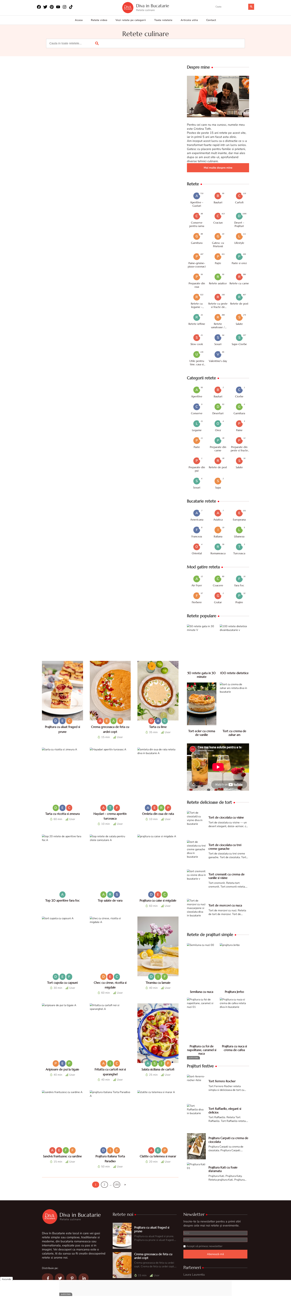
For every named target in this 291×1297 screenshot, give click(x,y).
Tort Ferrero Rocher (222, 1081)
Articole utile (189, 20)
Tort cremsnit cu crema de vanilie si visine (226, 876)
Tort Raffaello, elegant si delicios (224, 1110)
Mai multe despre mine (218, 168)
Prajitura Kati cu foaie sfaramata (222, 1169)
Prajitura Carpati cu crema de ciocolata (228, 1140)
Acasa (79, 20)
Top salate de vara (110, 900)
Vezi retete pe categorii (131, 20)
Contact (211, 20)
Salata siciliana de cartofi (158, 1069)
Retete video (99, 20)
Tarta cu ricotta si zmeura (62, 814)
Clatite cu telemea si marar (158, 1156)
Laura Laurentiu (194, 1275)
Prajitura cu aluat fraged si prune (151, 1229)
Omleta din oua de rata (158, 814)
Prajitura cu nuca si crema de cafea (234, 1048)
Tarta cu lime (158, 727)
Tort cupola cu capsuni (62, 983)
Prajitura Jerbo (234, 992)
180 (116, 1184)
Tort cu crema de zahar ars (234, 733)
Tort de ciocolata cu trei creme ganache (224, 847)
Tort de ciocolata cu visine (226, 817)
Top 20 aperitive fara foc (62, 900)
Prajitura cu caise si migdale (158, 900)
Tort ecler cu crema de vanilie (201, 733)
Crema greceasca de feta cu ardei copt (153, 1256)
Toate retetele (163, 20)
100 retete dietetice (234, 673)
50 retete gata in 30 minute (201, 675)
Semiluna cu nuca (201, 992)
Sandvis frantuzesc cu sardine (62, 1156)
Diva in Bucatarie (152, 5)
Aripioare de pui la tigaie (62, 1069)
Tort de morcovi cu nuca (225, 905)
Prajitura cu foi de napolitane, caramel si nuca (201, 1049)
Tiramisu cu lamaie (158, 983)
